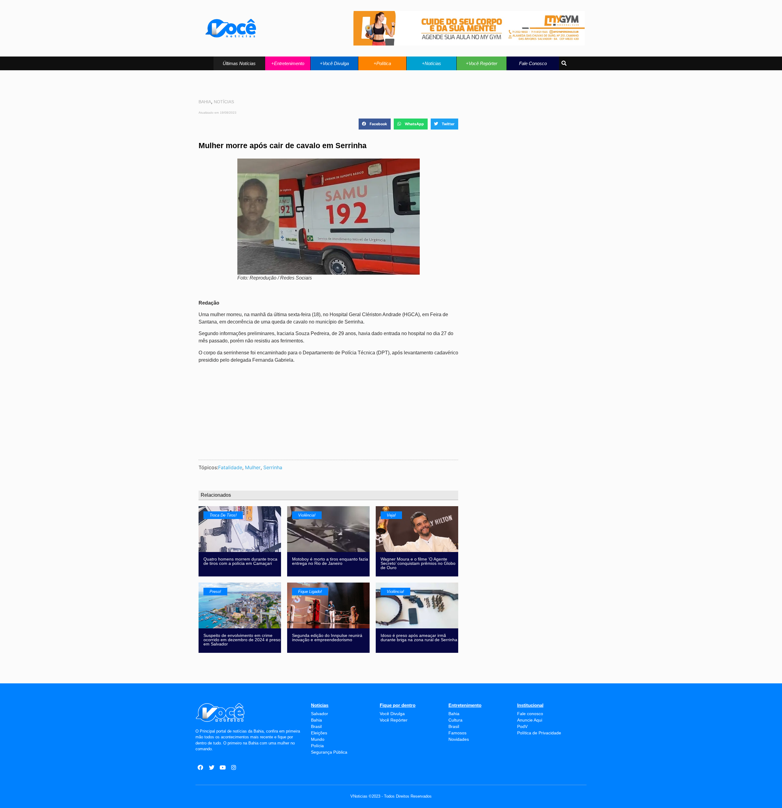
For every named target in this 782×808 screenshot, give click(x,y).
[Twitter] (211, 767)
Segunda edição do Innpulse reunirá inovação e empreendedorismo (327, 637)
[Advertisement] (328, 411)
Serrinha (272, 467)
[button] (239, 63)
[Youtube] (223, 767)
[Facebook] (200, 767)
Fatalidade (230, 467)
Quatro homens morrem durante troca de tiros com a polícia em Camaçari (240, 561)
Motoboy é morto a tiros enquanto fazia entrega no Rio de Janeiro (330, 561)
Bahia (205, 101)
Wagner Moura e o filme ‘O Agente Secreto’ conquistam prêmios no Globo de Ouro (418, 563)
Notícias (224, 101)
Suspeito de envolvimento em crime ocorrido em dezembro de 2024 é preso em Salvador (241, 639)
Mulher (253, 467)
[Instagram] (234, 767)
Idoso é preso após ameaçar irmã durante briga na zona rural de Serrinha (419, 637)
